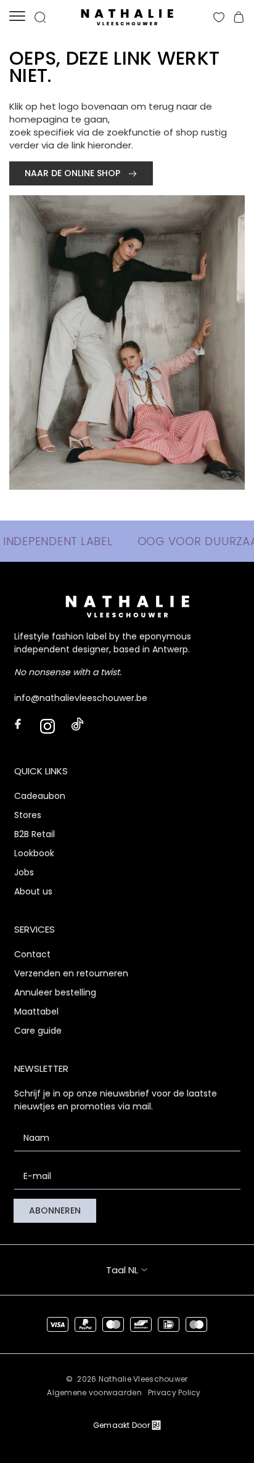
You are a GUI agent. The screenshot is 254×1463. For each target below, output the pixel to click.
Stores (27, 815)
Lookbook (34, 853)
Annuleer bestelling (55, 992)
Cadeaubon (39, 796)
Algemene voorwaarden (94, 1392)
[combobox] (138, 1269)
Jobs (24, 872)
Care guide (38, 1030)
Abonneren (55, 1210)
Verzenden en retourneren (71, 973)
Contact (32, 954)
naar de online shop (74, 173)
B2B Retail (34, 834)
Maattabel (36, 1011)
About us (33, 891)
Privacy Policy (174, 1392)
